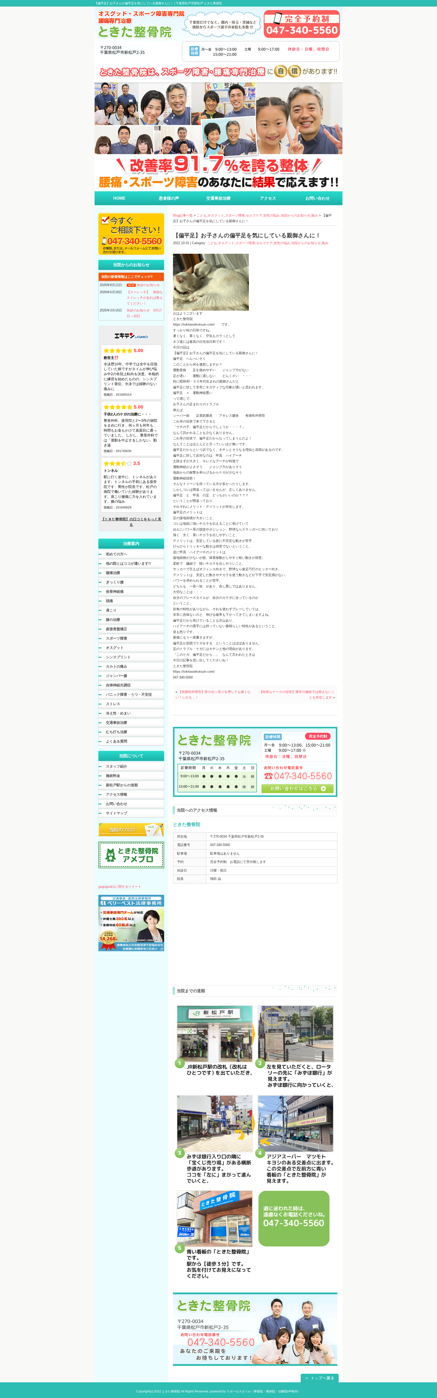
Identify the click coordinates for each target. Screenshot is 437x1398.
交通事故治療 (116, 723)
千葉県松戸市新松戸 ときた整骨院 (199, 3)
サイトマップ (116, 813)
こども (202, 215)
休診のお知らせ (148, 285)
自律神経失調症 (118, 685)
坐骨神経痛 (115, 591)
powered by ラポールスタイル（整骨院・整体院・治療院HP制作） (255, 1391)
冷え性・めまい (118, 713)
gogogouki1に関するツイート (119, 886)
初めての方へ (116, 554)
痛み (314, 215)
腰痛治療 (113, 573)
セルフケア (254, 215)
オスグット (216, 215)
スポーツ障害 (235, 215)
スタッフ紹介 (116, 766)
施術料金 (113, 776)
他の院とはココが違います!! (128, 563)
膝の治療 (113, 620)
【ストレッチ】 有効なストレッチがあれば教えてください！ (145, 297)
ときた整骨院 (171, 1391)
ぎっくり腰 (115, 582)
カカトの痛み (116, 666)
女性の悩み (271, 215)
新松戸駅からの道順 (122, 785)
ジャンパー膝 (116, 676)
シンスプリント (118, 657)
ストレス (113, 704)
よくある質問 (116, 741)
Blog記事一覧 (183, 215)
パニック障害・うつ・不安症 (129, 694)
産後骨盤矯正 (116, 629)
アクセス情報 (116, 794)
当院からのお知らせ (295, 215)
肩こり (111, 610)
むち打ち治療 (116, 732)
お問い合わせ (116, 804)
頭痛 (109, 601)
